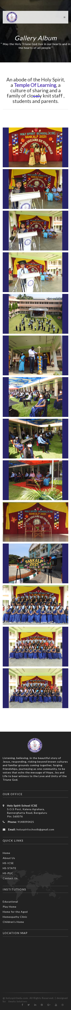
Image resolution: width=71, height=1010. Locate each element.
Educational (10, 901)
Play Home (9, 906)
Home (6, 852)
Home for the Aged (15, 911)
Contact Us (10, 878)
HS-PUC (8, 873)
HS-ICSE (8, 863)
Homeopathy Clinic (15, 916)
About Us (9, 858)
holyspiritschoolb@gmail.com (35, 829)
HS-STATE (9, 868)
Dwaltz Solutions (17, 1001)
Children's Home (13, 921)
